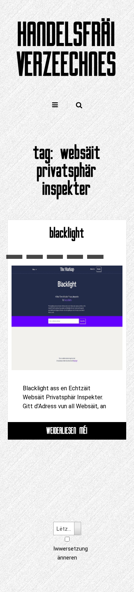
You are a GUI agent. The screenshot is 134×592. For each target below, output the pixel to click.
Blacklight (67, 233)
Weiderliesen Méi (67, 430)
